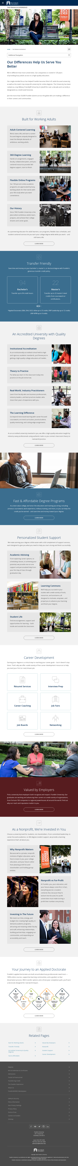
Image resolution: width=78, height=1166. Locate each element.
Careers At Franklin (14, 1116)
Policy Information (14, 1102)
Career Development (48, 1054)
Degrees (10, 1067)
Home (8, 49)
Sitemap (10, 1119)
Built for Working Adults (16, 1043)
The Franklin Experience (15, 1084)
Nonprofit (45, 1047)
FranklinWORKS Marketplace (17, 1091)
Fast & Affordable (14, 1056)
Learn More (39, 244)
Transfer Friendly (13, 1047)
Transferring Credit (14, 1081)
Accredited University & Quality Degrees (18, 1051)
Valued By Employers (49, 1043)
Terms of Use (12, 1112)
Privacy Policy (12, 1109)
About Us (11, 1088)
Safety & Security (13, 1098)
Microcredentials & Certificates (18, 1070)
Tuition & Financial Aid (15, 1077)
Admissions (11, 1074)
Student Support (47, 1050)
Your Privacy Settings (14, 1105)
